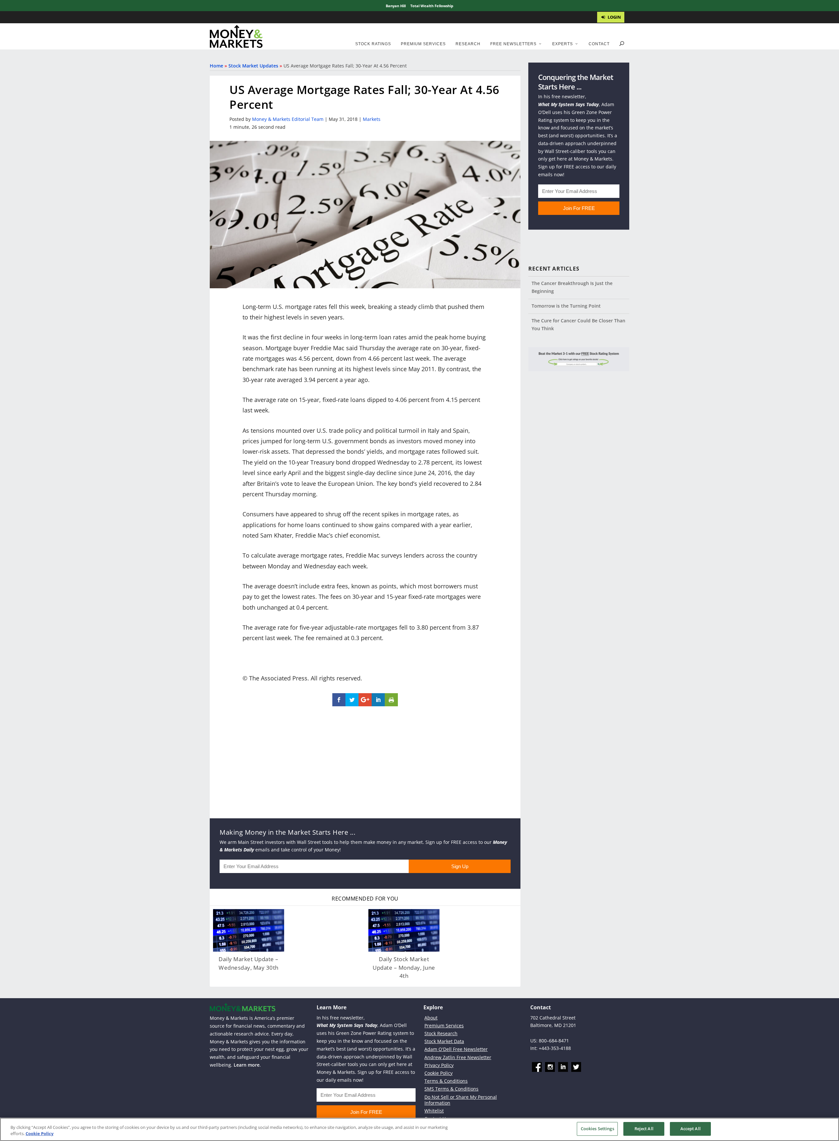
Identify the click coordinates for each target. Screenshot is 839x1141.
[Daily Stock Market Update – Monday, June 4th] (403, 930)
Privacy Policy (439, 1065)
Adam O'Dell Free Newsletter (456, 1049)
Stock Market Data (444, 1041)
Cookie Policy (438, 1073)
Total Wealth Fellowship (431, 5)
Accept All (690, 1128)
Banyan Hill (396, 5)
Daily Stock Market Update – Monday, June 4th (404, 967)
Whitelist (434, 1111)
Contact (599, 44)
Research (468, 44)
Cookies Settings (597, 1128)
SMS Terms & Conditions (451, 1089)
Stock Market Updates (253, 66)
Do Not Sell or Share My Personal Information (460, 1099)
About (431, 1017)
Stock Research (441, 1033)
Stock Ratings (373, 44)
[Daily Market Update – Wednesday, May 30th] (248, 930)
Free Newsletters (513, 44)
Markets (371, 119)
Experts (562, 44)
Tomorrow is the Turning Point (566, 306)
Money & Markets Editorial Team (287, 119)
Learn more (247, 1065)
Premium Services (423, 44)
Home (216, 66)
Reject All (644, 1128)
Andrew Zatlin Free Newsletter (457, 1057)
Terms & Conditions (446, 1081)
